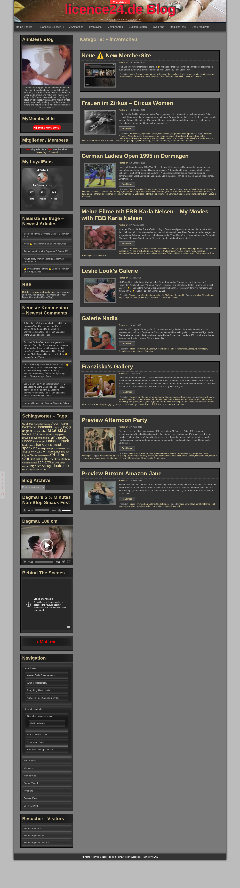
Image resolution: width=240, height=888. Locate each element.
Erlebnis (144, 249)
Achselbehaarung (107, 456)
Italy (84, 194)
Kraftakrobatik (149, 138)
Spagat (127, 140)
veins (24, 469)
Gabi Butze (200, 136)
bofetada (45, 427)
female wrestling (130, 192)
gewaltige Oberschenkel (203, 295)
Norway (120, 194)
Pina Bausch (94, 140)
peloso (142, 401)
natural (197, 399)
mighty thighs (124, 297)
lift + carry (123, 458)
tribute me (60, 465)
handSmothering (203, 504)
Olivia (143, 458)
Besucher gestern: (33, 835)
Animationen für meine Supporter (39, 251)
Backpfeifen (30, 427)
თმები (141, 404)
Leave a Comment (193, 76)
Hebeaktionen (125, 138)
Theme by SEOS (150, 857)
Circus (145, 136)
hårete (159, 399)
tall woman (57, 462)
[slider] (67, 510)
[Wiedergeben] (24, 510)
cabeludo (131, 399)
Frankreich (150, 192)
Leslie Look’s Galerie (109, 271)
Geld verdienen (37, 723)
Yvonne (166, 140)
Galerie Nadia (99, 318)
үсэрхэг (95, 404)
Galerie (161, 189)
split (139, 140)
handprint (44, 444)
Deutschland (106, 192)
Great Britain (187, 192)
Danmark (86, 192)
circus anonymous (157, 136)
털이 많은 (162, 404)
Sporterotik (192, 134)
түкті (89, 404)
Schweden (163, 194)
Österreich (139, 194)
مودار (110, 404)
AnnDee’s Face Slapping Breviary (43, 698)
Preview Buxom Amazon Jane (121, 473)
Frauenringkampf (164, 192)
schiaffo (44, 462)
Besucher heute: (32, 828)
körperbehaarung (126, 76)
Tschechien (202, 194)
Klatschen (40, 451)
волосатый (193, 401)
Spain (133, 140)
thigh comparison (152, 297)
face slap (57, 430)
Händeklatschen (207, 74)
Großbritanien (200, 192)
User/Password (200, 27)
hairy (153, 399)
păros (129, 401)
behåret (210, 397)
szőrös (163, 401)
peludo (149, 401)
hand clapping (28, 445)
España (190, 136)
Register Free (178, 27)
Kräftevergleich (169, 251)
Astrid (64, 423)
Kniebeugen (112, 458)
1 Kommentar (160, 458)
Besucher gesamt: (33, 842)
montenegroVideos (127, 253)
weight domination (154, 506)
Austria (187, 189)
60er (25, 423)
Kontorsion (137, 138)
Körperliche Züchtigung (187, 349)
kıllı (186, 399)
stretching (146, 140)
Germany (177, 192)
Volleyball (31, 469)
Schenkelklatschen (127, 351)
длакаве (203, 401)
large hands (54, 451)
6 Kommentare (100, 255)
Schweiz (172, 194)
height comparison (98, 458)
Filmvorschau (173, 74)
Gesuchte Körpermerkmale (39, 716)
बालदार (131, 404)
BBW (192, 504)
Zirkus (173, 140)
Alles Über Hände (35, 742)
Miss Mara (194, 138)
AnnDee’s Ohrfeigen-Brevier (40, 749)
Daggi (67, 427)
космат (211, 401)
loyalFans (158, 27)
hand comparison (163, 456)
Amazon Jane (183, 504)
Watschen (41, 469)
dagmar (27, 431)
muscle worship (144, 253)
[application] (47, 510)
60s (31, 423)
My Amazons (75, 27)
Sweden (181, 194)
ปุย (136, 404)
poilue (156, 401)
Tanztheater (156, 140)
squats (150, 458)
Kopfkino (158, 251)
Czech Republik (198, 189)
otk (44, 459)
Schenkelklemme (174, 253)
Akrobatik (123, 136)
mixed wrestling (198, 251)
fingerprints (59, 435)
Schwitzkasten (202, 253)
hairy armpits (148, 456)
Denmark (95, 192)
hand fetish (176, 456)
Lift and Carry (183, 138)
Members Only (157, 76)
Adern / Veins (134, 134)
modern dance (206, 138)
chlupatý (139, 399)
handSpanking (45, 448)
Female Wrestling (150, 74)
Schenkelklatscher (29, 463)
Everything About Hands (38, 690)
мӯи (84, 404)
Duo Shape (181, 136)
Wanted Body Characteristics (41, 675)
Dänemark (210, 189)
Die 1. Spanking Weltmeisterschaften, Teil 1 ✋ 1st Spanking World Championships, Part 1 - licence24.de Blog (46, 367)
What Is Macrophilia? (37, 683)
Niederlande (110, 194)
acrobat (208, 134)
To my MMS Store (48, 127)
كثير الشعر (117, 404)
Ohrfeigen (169, 76)
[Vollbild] (69, 561)
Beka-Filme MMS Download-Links (40, 234)
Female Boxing (135, 74)
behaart (203, 397)
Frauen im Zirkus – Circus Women (127, 103)
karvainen (179, 399)
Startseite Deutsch (50, 27)
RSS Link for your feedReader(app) (39, 292)
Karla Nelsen (147, 251)
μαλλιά (184, 401)
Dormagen (117, 192)
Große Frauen (186, 74)
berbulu (122, 399)
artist (139, 136)
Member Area (115, 27)
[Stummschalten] (59, 510)
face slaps (30, 434)
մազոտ (103, 404)
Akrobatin (132, 136)
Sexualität (179, 76)
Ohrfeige (59, 454)
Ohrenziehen (134, 458)
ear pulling (121, 456)
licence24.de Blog (120, 9)
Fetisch (162, 74)
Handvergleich (201, 456)
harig (165, 399)
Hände (196, 74)
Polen (154, 194)
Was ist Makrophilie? (37, 734)
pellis (135, 401)
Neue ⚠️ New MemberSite (116, 55)
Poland (148, 194)
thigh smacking (40, 466)
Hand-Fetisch (188, 456)
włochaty (176, 401)
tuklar (169, 401)
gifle (54, 437)
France (142, 192)
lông (191, 399)
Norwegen (129, 194)
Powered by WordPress (130, 857)
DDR (35, 431)
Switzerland (191, 194)
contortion (170, 136)
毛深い (147, 404)
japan (89, 194)
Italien (209, 192)
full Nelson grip (133, 251)
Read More (128, 129)
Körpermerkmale (142, 76)
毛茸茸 (154, 404)
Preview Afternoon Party (114, 420)
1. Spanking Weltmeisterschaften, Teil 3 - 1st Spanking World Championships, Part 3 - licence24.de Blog (45, 326)
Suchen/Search (138, 27)
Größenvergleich (134, 456)
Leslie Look (171, 138)
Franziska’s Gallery (107, 366)
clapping (58, 427)
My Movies (95, 27)
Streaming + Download (47, 152)
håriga (171, 399)
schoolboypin (189, 253)
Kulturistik (160, 138)
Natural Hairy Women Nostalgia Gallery (42, 259)
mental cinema (183, 251)
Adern (55, 423)
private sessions (159, 253)
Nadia (85, 140)
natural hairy (206, 399)
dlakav (147, 399)
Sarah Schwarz (107, 140)
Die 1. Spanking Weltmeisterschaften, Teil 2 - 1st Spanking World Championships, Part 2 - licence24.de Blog (45, 387)
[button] (46, 545)
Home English (24, 27)
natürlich (122, 401)
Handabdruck (57, 441)
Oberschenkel (137, 297)
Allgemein (145, 134)
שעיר (125, 404)
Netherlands (98, 194)
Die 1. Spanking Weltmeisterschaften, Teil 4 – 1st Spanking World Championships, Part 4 (44, 332)
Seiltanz (119, 140)
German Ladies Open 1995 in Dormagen (135, 156)
